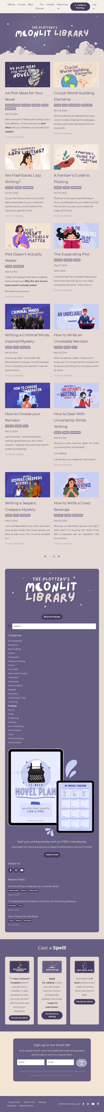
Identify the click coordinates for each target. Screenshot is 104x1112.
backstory (13, 645)
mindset (57, 432)
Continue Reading (14, 137)
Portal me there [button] (19, 1018)
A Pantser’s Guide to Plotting (72, 178)
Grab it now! (52, 854)
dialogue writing (16, 661)
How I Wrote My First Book (23, 916)
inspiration (26, 105)
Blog (30, 4)
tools (65, 105)
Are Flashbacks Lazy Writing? (23, 178)
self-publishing (15, 726)
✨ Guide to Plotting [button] (80, 6)
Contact (50, 4)
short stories (14, 730)
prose (16, 347)
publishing (13, 718)
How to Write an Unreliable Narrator (71, 338)
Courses (21, 4)
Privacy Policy (14, 1102)
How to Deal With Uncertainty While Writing (70, 420)
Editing (11, 4)
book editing (14, 649)
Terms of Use (29, 1102)
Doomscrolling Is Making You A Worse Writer (33, 886)
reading (12, 722)
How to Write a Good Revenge (72, 506)
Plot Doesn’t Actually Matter (23, 257)
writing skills (10, 108)
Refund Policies (26, 1106)
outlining (58, 187)
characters (59, 515)
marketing (13, 681)
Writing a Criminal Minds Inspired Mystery (27, 338)
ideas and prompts (13, 105)
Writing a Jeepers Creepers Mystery (20, 506)
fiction (11, 665)
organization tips (17, 698)
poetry (11, 710)
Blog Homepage (52, 617)
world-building (74, 105)
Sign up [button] (81, 1062)
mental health (15, 685)
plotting (45, 105)
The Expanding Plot (71, 254)
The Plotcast (39, 6)
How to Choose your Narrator (22, 417)
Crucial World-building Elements (74, 96)
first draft (9, 187)
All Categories (15, 641)
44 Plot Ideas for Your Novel (24, 96)
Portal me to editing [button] (52, 1015)
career (11, 653)
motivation (36, 105)
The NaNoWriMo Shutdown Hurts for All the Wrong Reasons (42, 901)
